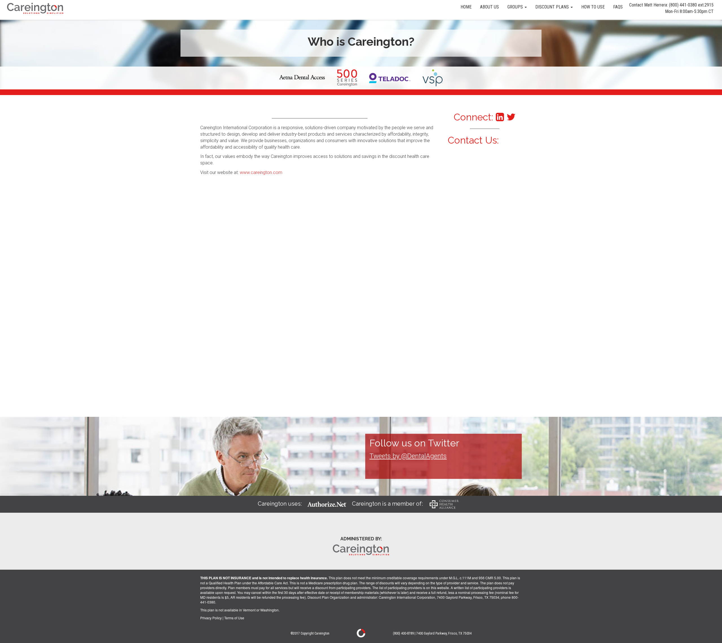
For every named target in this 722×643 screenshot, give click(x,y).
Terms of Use (234, 617)
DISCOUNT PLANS (552, 7)
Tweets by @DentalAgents (408, 456)
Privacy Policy (211, 617)
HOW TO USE (593, 7)
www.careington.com (261, 172)
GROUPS (515, 7)
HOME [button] (466, 7)
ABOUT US (489, 7)
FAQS (618, 7)
